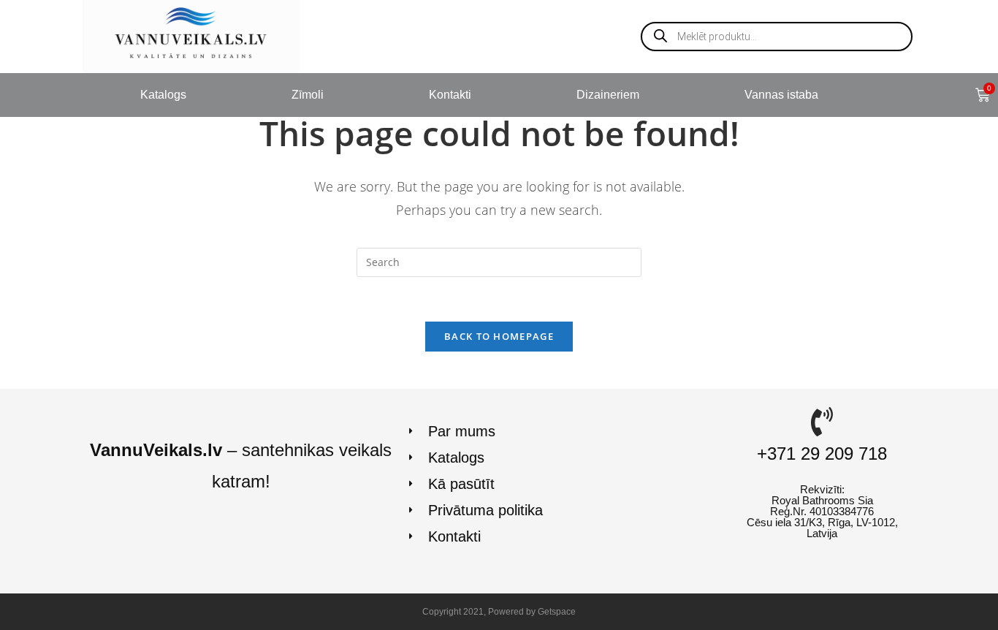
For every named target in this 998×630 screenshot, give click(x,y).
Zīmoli (308, 94)
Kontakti (450, 94)
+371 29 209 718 (822, 453)
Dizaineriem (607, 94)
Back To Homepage (499, 336)
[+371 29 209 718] (822, 421)
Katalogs (163, 94)
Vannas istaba (781, 94)
